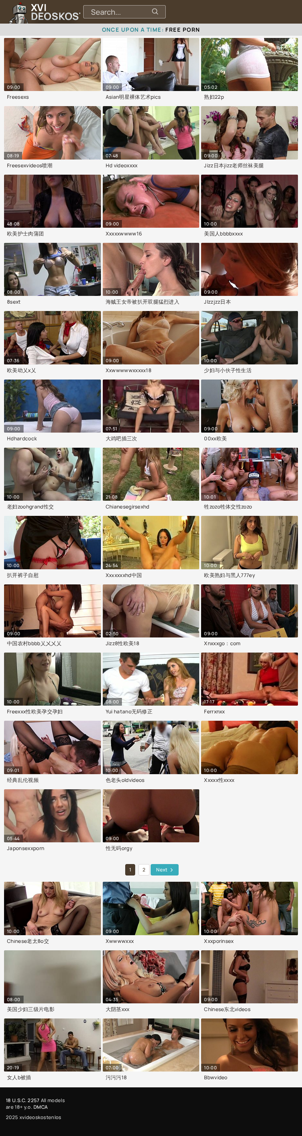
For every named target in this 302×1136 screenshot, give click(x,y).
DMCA (41, 1107)
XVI (75, 12)
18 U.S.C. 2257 (22, 1100)
